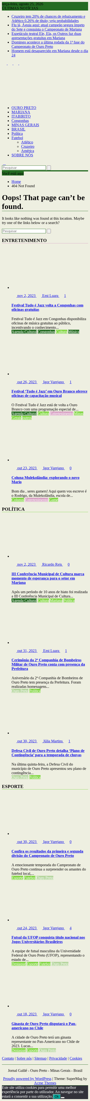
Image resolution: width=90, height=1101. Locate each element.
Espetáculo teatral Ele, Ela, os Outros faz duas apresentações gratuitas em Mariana (46, 36)
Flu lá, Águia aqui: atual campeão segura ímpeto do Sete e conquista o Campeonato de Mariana (48, 27)
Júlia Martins (53, 741)
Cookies (76, 1058)
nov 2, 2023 (26, 296)
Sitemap (40, 1058)
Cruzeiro (27, 146)
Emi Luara (50, 296)
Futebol (17, 138)
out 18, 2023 (26, 1014)
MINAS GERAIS (25, 125)
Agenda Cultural (24, 332)
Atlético (27, 142)
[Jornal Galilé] (4, 100)
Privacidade (58, 1058)
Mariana (56, 600)
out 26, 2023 (26, 382)
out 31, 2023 (26, 651)
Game (53, 500)
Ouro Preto (20, 691)
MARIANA (21, 112)
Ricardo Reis (52, 564)
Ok (57, 1096)
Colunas (18, 500)
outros (27, 418)
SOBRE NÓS (22, 155)
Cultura (61, 332)
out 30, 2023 (26, 741)
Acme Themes (45, 1083)
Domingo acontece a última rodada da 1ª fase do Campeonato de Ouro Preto (48, 44)
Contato (8, 1058)
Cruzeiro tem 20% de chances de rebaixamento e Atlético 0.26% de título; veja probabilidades (48, 18)
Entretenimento (61, 413)
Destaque (19, 964)
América (27, 151)
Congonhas (20, 121)
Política (17, 133)
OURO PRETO (24, 108)
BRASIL (18, 129)
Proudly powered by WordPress (27, 1079)
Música (73, 332)
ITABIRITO (21, 116)
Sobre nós (24, 1058)
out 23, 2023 (26, 468)
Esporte (17, 878)
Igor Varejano (53, 382)
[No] (63, 1097)
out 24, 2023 (26, 928)
